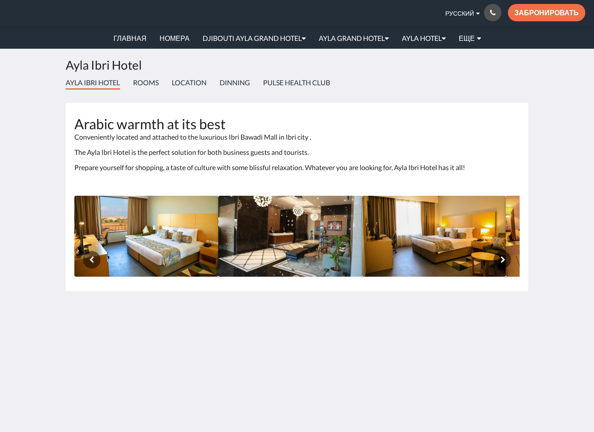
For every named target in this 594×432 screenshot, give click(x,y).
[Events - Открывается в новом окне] (415, 334)
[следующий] (502, 259)
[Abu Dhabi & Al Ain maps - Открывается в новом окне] (391, 334)
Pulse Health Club (296, 82)
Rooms (146, 82)
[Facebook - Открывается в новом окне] (463, 334)
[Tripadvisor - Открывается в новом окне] (511, 334)
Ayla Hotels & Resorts (69, 13)
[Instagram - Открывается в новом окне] (487, 334)
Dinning (235, 82)
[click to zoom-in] (146, 237)
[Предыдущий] (91, 259)
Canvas (508, 395)
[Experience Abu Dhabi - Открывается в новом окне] (439, 334)
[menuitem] (130, 38)
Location (189, 82)
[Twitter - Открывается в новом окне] (511, 358)
